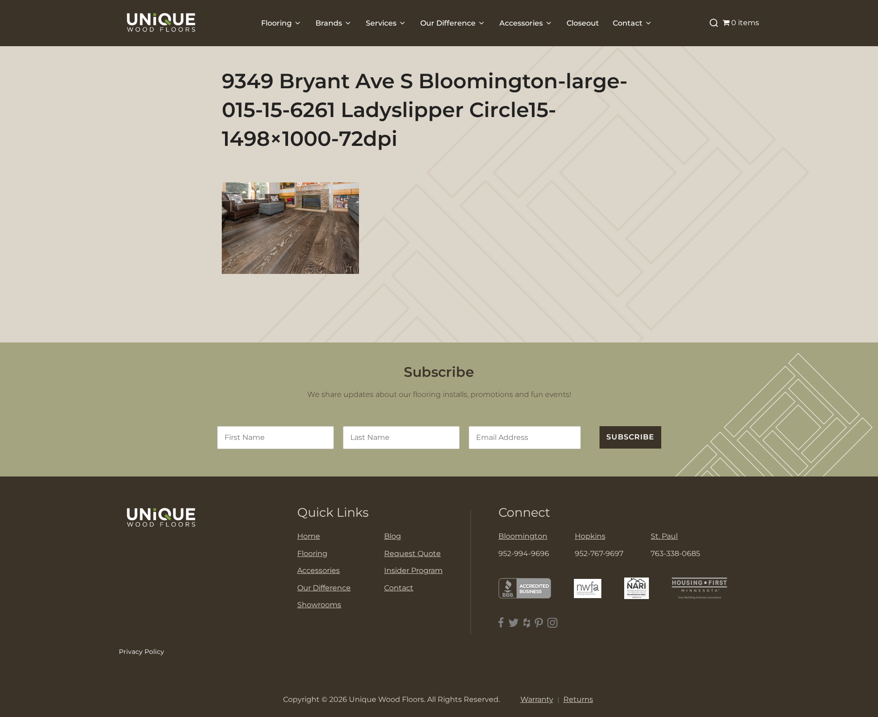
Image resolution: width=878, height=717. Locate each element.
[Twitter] (514, 622)
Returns (578, 699)
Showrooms (319, 604)
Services (381, 23)
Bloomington (522, 536)
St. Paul (664, 536)
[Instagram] (552, 622)
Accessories (521, 23)
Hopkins (590, 536)
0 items (745, 22)
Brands (329, 23)
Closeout (583, 23)
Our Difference (448, 23)
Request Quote (412, 553)
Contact (627, 23)
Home (308, 536)
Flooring (276, 23)
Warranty (536, 699)
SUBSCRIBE (630, 437)
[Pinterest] (539, 622)
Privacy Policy (141, 651)
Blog (392, 536)
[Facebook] (501, 622)
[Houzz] (527, 622)
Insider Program (413, 570)
